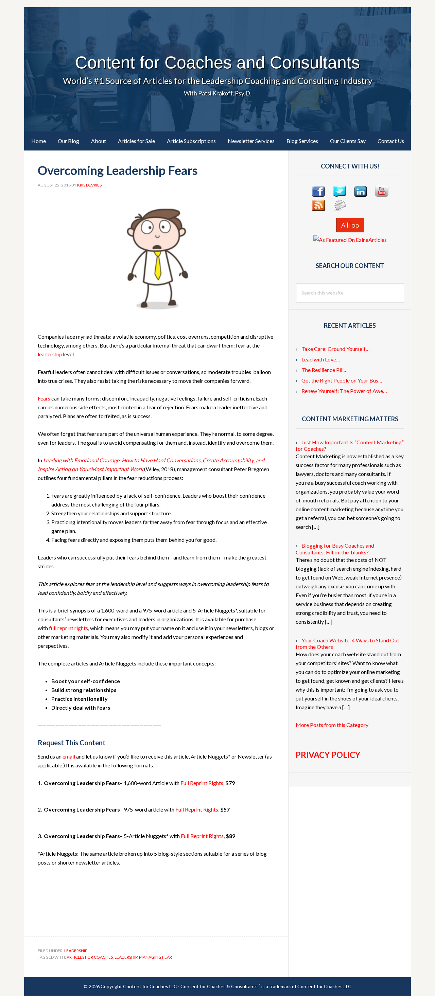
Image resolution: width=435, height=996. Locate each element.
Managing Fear (155, 957)
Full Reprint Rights (201, 783)
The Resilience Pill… (324, 370)
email (69, 756)
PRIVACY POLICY (328, 755)
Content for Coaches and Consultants (217, 62)
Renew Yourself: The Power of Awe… (344, 391)
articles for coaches (90, 957)
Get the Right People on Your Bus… (341, 380)
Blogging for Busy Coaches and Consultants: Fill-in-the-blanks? (335, 548)
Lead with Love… (320, 359)
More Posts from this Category (332, 725)
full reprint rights (68, 628)
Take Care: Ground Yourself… (335, 348)
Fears (44, 398)
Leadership (75, 950)
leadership (50, 354)
